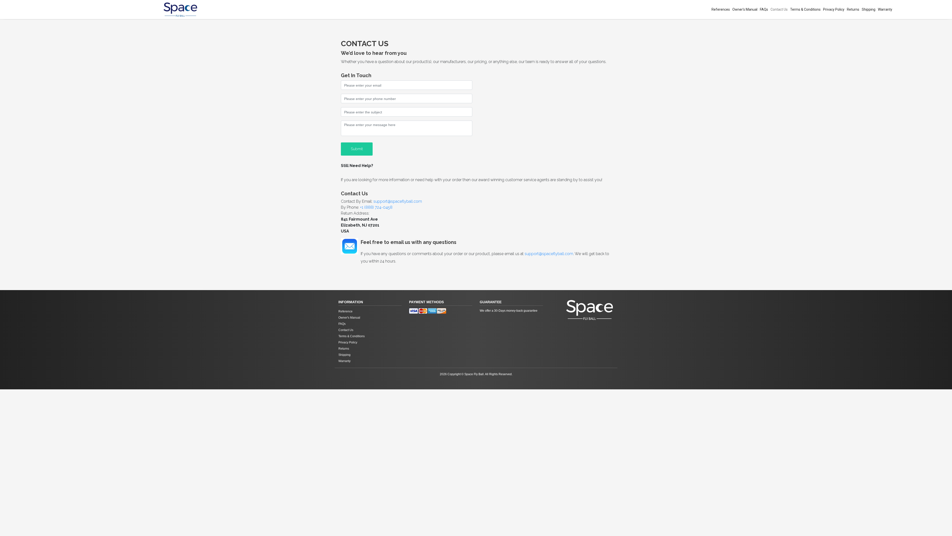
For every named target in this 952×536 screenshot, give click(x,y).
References (721, 9)
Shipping (868, 9)
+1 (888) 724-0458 (376, 207)
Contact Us (779, 9)
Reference (345, 311)
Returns (853, 9)
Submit (357, 149)
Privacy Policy (833, 9)
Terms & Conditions (805, 9)
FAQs (764, 9)
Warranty (885, 9)
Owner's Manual (744, 9)
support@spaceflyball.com (397, 201)
